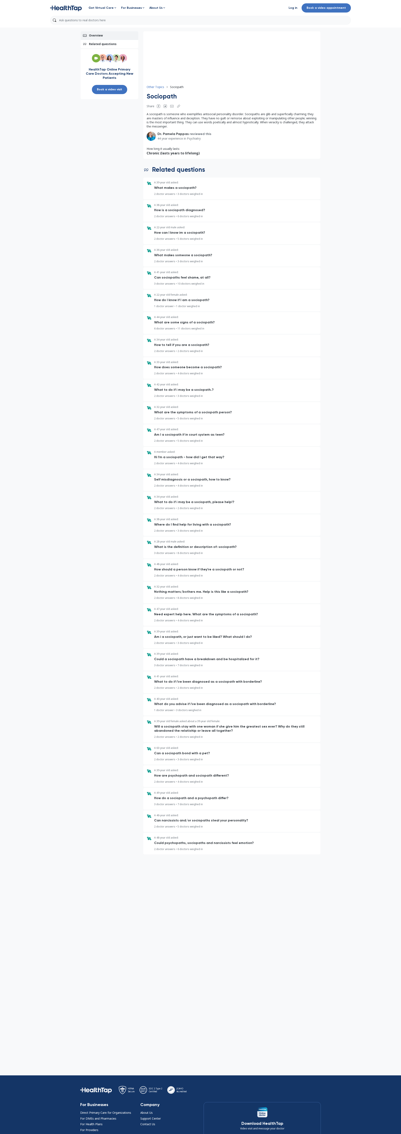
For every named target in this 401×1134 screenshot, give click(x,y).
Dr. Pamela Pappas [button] (173, 134)
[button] (66, 8)
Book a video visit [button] (109, 89)
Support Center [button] (150, 1118)
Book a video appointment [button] (326, 8)
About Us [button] (146, 1113)
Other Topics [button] (155, 87)
